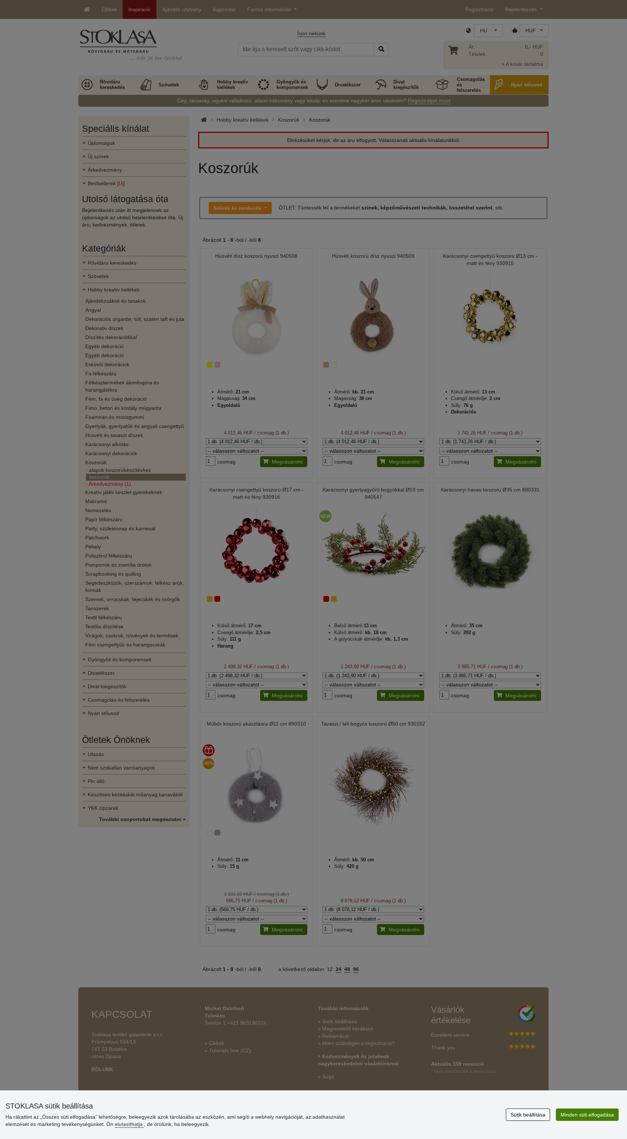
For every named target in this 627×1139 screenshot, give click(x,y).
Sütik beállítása (528, 1115)
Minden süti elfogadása (587, 1115)
